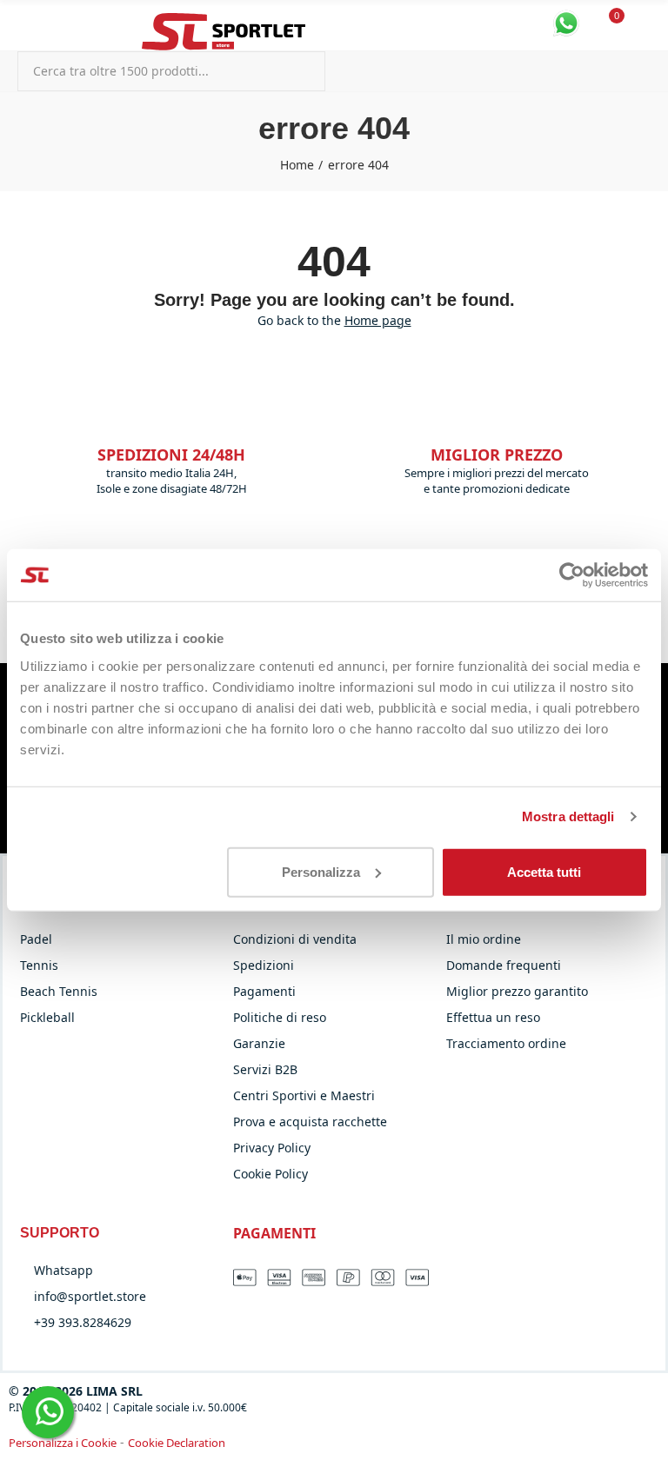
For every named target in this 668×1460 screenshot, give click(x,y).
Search (297, 71)
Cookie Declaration (176, 1442)
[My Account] (642, 25)
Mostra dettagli (568, 816)
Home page (377, 320)
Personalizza (321, 871)
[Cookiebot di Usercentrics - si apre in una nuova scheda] (572, 575)
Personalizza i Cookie (63, 1442)
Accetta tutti (544, 871)
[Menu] (25, 24)
